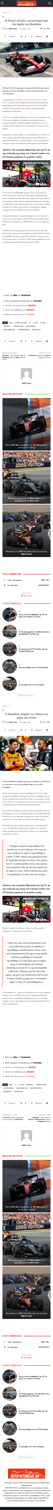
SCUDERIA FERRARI (23, 329)
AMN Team (13, 28)
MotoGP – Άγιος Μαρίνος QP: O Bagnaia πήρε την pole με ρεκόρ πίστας (13, 357)
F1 (9, 12)
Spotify (32, 305)
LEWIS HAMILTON (9, 329)
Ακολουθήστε (43, 585)
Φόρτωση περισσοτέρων (25, 695)
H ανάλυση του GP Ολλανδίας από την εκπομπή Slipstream (26, 552)
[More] (47, 36)
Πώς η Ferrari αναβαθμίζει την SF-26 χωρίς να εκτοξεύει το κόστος (26, 446)
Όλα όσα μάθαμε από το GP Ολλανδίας (33, 667)
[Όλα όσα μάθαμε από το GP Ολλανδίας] (9, 666)
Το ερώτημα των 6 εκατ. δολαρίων (31, 685)
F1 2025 (42, 323)
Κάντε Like (45, 580)
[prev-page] (4, 561)
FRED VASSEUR (30, 326)
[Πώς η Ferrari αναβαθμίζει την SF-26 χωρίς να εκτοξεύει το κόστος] (26, 424)
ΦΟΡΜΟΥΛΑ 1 (36, 329)
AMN (10, 323)
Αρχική (4, 12)
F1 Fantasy (30, 314)
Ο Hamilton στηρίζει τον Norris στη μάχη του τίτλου (39, 356)
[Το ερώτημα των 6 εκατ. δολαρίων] (9, 683)
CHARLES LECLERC (21, 323)
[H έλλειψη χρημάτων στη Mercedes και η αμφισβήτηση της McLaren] (26, 477)
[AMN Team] (4, 28)
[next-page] (7, 561)
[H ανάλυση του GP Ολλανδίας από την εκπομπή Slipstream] (26, 531)
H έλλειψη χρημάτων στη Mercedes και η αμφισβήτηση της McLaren (26, 499)
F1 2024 (35, 323)
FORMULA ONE (18, 326)
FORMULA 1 (7, 326)
